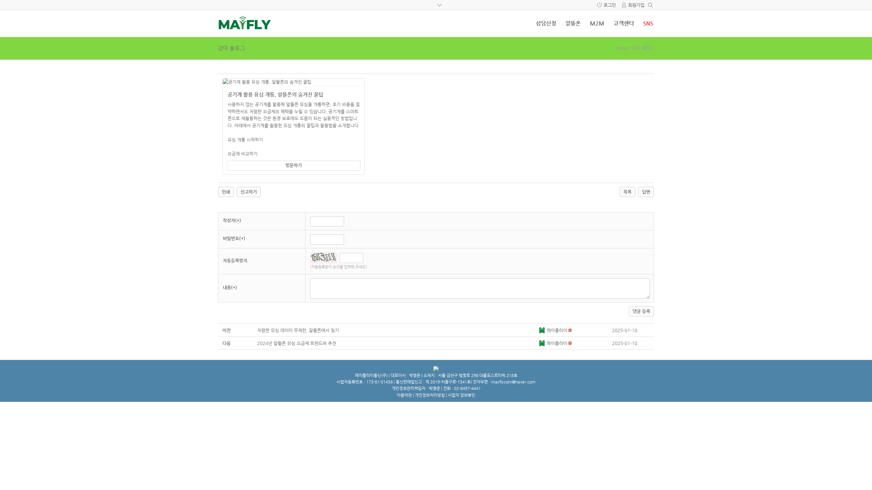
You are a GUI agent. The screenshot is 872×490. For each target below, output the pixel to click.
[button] (543, 330)
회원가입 (636, 4)
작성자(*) (232, 220)
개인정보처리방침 (430, 395)
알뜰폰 (573, 23)
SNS (648, 23)
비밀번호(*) (234, 238)
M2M (597, 23)
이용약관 (404, 395)
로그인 (610, 4)
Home (622, 47)
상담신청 (546, 23)
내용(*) (230, 287)
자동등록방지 (235, 260)
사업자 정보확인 (461, 395)
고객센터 (623, 23)
